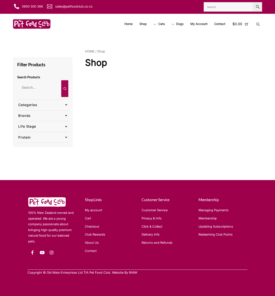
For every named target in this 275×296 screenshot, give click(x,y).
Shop (143, 24)
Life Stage (27, 126)
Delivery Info (151, 234)
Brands (24, 116)
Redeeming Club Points (216, 234)
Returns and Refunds (157, 242)
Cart (88, 218)
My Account (199, 24)
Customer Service (155, 210)
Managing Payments (214, 210)
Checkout (92, 226)
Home (128, 24)
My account (93, 210)
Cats (161, 24)
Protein (24, 137)
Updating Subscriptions (216, 226)
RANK (133, 272)
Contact (219, 24)
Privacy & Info (152, 218)
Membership (208, 218)
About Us (92, 242)
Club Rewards (95, 234)
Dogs (179, 24)
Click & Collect (152, 226)
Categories (27, 105)
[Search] (64, 88)
